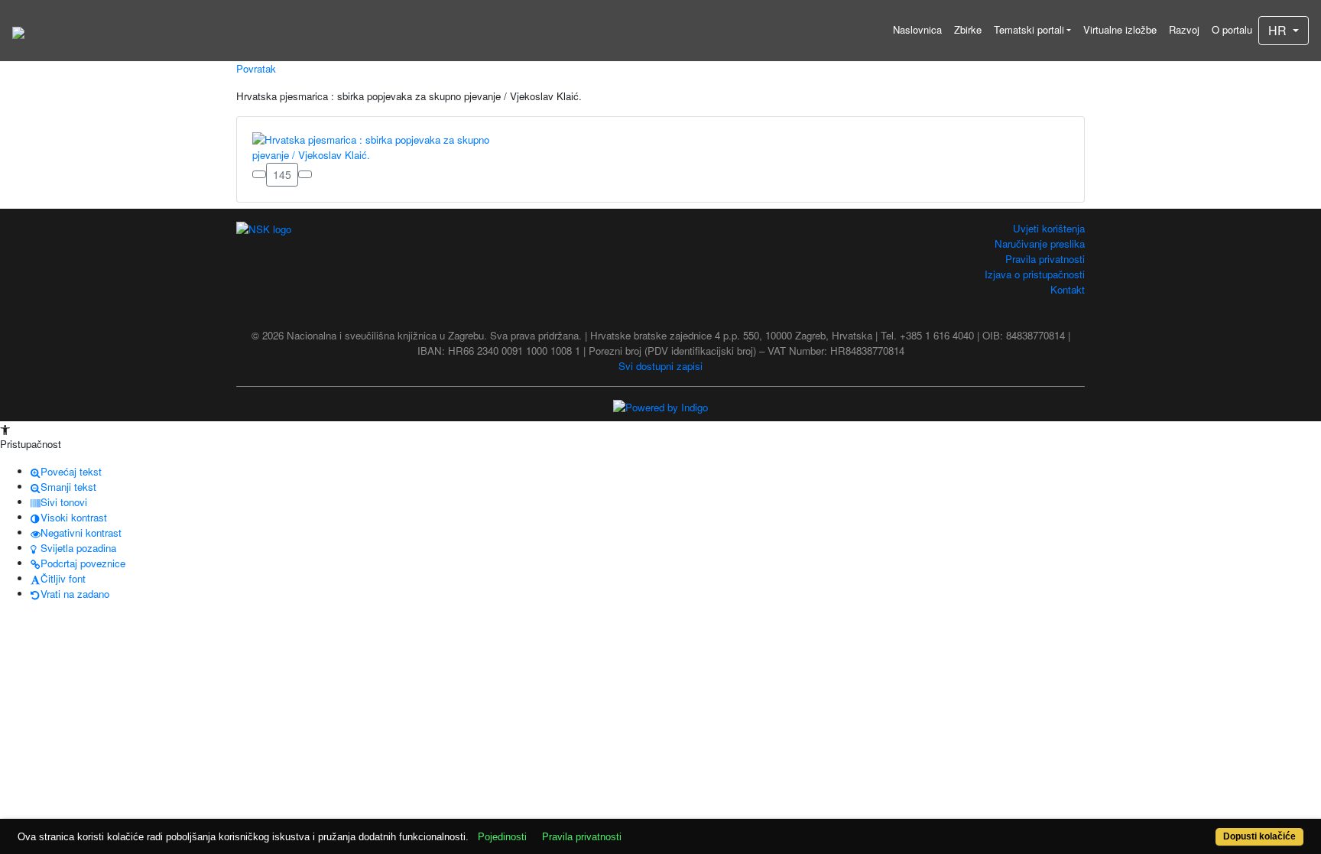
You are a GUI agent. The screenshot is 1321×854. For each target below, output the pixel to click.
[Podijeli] (305, 174)
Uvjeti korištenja (1049, 228)
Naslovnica (917, 29)
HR (1279, 30)
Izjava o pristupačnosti (1035, 274)
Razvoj (1184, 29)
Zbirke (968, 29)
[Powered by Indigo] (660, 406)
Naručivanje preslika (1040, 243)
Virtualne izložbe (1120, 29)
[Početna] (18, 30)
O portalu (1232, 29)
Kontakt (1067, 289)
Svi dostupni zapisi (660, 366)
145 (282, 174)
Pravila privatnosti (1045, 259)
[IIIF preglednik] (259, 174)
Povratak (256, 68)
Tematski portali (1029, 29)
